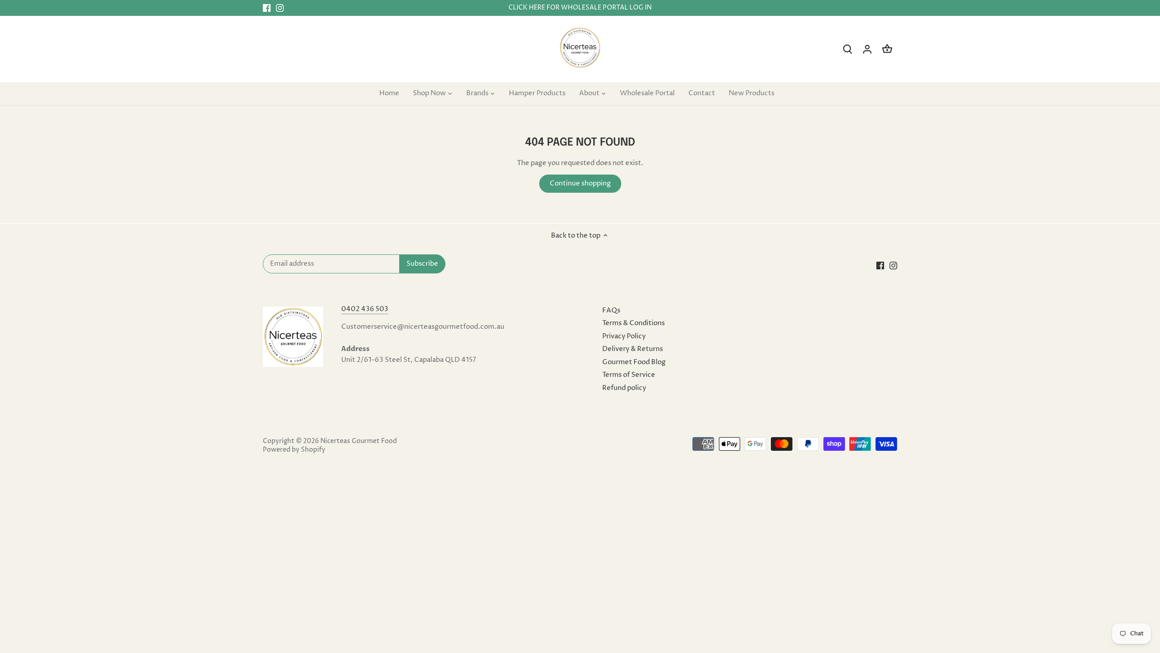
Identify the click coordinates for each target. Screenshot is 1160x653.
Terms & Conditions (633, 323)
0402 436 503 (364, 309)
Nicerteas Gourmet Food (358, 441)
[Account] (867, 49)
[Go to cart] (887, 49)
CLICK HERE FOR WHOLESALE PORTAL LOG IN (580, 7)
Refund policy (624, 388)
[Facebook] (267, 8)
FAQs (611, 310)
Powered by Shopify (294, 450)
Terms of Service (628, 375)
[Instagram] (280, 8)
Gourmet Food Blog (634, 362)
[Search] (847, 49)
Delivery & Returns (632, 349)
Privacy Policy (624, 336)
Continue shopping (580, 183)
